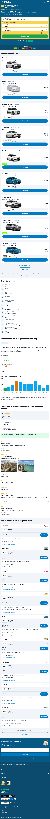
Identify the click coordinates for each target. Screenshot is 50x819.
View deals (44, 535)
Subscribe (25, 754)
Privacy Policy (4, 810)
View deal (25, 74)
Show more (25, 269)
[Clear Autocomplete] (46, 19)
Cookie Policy (4, 812)
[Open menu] (48, 2)
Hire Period (28, 343)
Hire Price (4, 343)
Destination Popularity (16, 343)
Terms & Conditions (5, 815)
